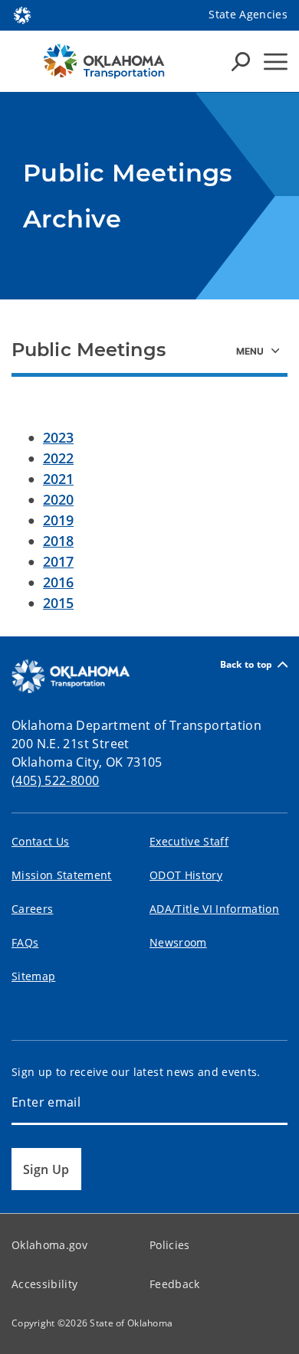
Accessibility (44, 1284)
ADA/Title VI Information (214, 908)
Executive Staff (189, 841)
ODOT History (186, 875)
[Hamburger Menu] (276, 62)
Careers (32, 908)
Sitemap (33, 976)
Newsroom (178, 942)
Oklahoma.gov (49, 1245)
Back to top (246, 664)
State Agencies (248, 14)
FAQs (25, 942)
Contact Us (40, 841)
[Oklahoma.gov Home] (22, 13)
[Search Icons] (240, 61)
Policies (170, 1245)
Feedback (175, 1284)
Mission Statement (62, 875)
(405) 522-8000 (55, 780)
